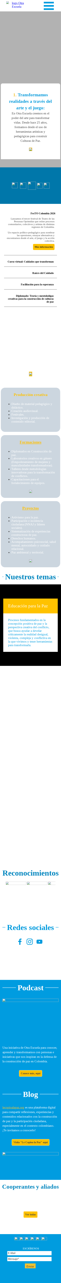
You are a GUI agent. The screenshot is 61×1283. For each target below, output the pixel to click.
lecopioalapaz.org (13, 1107)
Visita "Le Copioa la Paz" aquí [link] (31, 1142)
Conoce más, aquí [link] (30, 1073)
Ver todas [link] (30, 1214)
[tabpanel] (30, 121)
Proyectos (30, 508)
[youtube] (39, 942)
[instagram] (30, 942)
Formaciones (30, 442)
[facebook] (20, 942)
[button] (16, 892)
